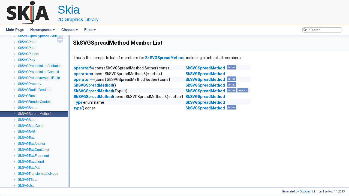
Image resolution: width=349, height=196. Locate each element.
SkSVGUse (26, 186)
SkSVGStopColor (31, 126)
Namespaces (41, 30)
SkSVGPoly (26, 60)
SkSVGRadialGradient (34, 90)
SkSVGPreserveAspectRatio (39, 78)
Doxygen (305, 191)
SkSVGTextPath (29, 168)
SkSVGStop (26, 120)
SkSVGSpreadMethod (34, 114)
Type (78, 102)
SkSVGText (26, 138)
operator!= (83, 68)
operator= (83, 74)
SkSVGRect (26, 96)
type (78, 108)
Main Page (15, 30)
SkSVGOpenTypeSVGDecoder (41, 36)
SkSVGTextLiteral (31, 162)
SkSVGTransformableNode (38, 174)
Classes (67, 30)
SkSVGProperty (29, 84)
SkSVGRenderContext (34, 102)
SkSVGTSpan (28, 180)
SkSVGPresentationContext (38, 72)
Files (88, 30)
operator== (84, 79)
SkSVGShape (28, 108)
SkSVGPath (26, 48)
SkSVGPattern (28, 54)
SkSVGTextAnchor (31, 144)
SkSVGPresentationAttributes (39, 66)
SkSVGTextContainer (33, 150)
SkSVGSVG (26, 132)
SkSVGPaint (27, 42)
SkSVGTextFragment (33, 156)
